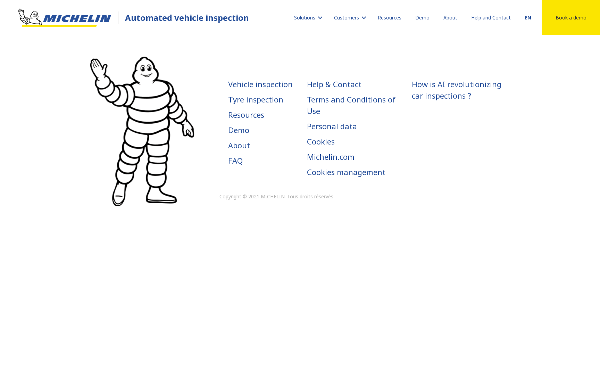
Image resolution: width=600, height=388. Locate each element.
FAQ (235, 160)
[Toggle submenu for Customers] (363, 17)
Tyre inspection (255, 99)
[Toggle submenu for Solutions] (320, 17)
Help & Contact (334, 84)
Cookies (321, 141)
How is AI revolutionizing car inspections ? (456, 90)
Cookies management (346, 172)
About (239, 145)
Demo (238, 130)
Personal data (332, 126)
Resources (246, 114)
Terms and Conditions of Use (351, 105)
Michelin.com (331, 156)
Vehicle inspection (260, 84)
